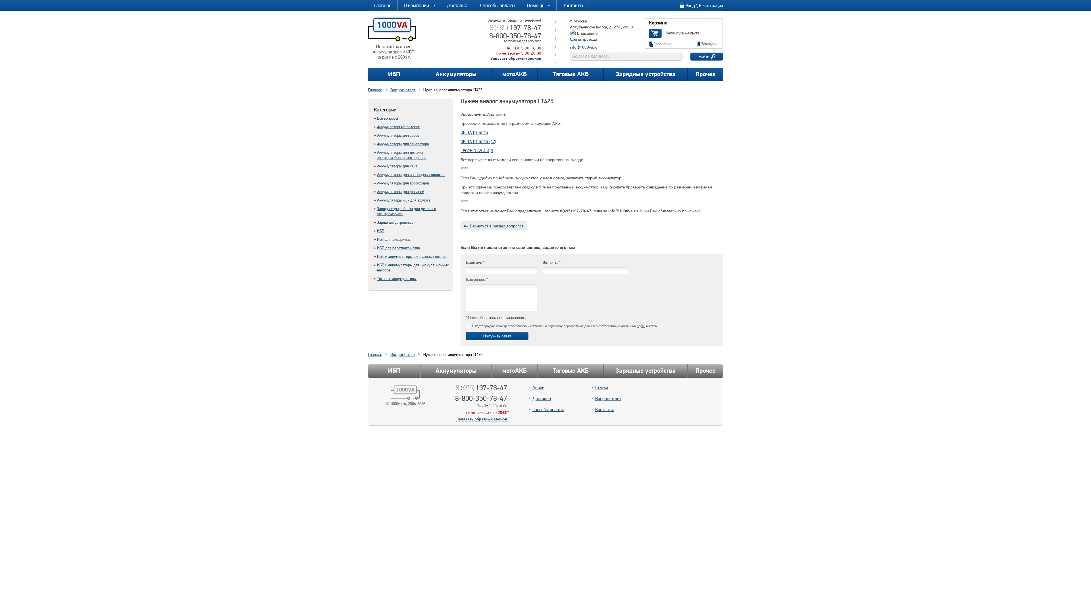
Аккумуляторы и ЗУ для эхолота (403, 200)
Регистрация (711, 5)
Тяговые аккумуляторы (397, 278)
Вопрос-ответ (402, 354)
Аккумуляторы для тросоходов (403, 183)
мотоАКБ (514, 74)
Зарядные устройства (646, 74)
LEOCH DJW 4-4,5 (477, 150)
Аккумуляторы (456, 74)
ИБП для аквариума (394, 239)
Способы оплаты (497, 5)
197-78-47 (515, 27)
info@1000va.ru (583, 47)
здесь (641, 326)
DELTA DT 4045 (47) (478, 141)
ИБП (394, 74)
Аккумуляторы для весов (398, 135)
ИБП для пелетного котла (398, 248)
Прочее (705, 74)
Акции (538, 387)
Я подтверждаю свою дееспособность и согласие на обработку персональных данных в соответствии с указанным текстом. (565, 326)
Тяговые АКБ (571, 74)
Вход (690, 5)
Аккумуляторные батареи (398, 127)
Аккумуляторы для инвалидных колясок (411, 174)
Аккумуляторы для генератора (403, 144)
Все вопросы (387, 118)
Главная (383, 5)
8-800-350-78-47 (515, 36)
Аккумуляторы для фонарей (400, 191)
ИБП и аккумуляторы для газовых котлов (411, 256)
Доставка (457, 5)
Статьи (601, 387)
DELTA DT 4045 (474, 132)
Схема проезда (583, 39)
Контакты (573, 5)
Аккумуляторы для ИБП (397, 166)
